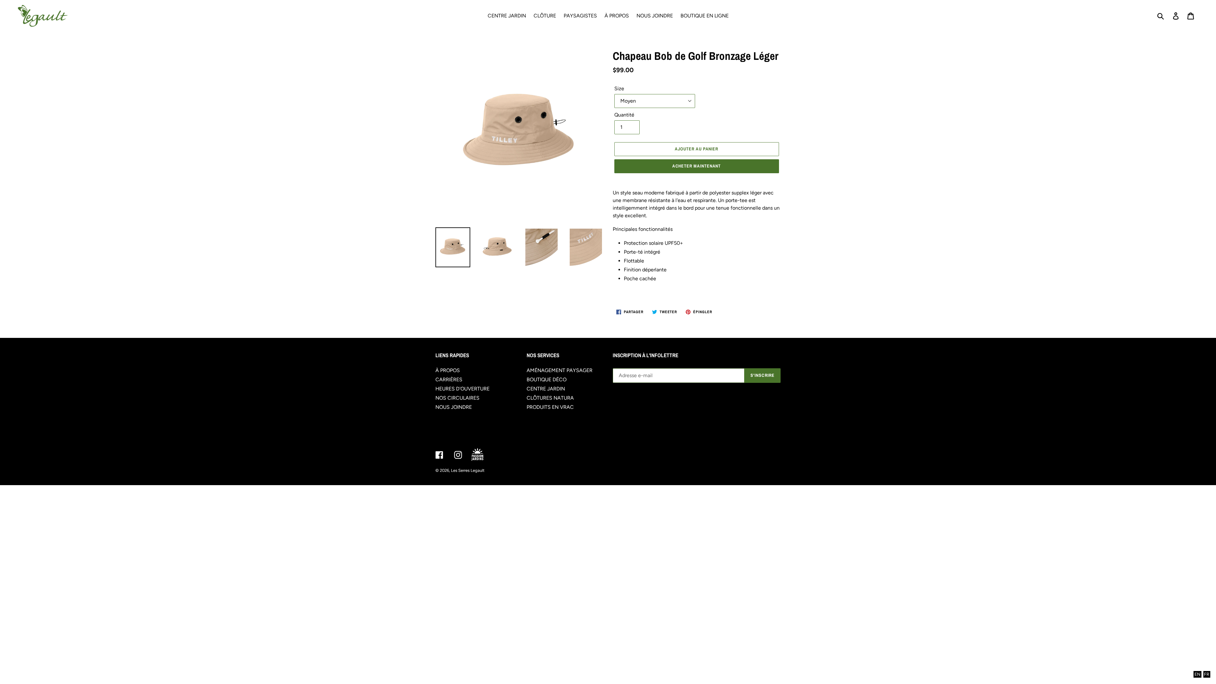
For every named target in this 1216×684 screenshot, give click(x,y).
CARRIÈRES (448, 380)
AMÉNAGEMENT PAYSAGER (559, 370)
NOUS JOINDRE (453, 407)
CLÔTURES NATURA (550, 398)
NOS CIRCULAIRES (457, 398)
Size (619, 89)
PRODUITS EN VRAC (550, 407)
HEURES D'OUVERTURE (462, 389)
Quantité (624, 115)
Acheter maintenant (696, 166)
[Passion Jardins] (483, 455)
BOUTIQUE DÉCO (547, 380)
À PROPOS (447, 370)
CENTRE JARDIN (546, 389)
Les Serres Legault (467, 470)
